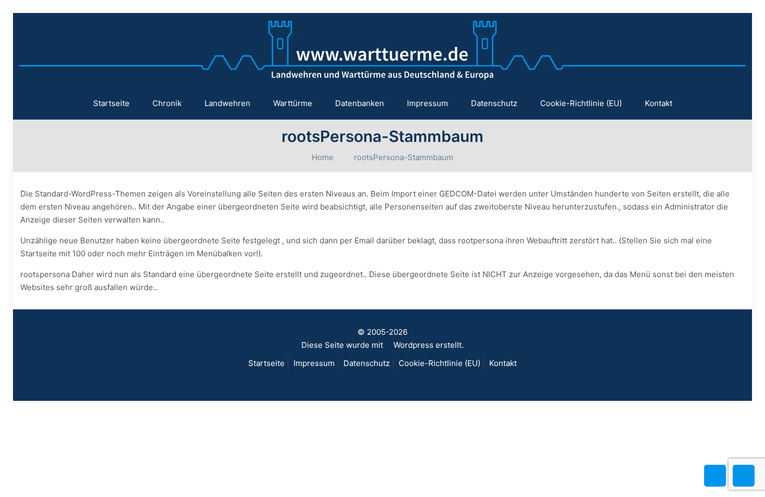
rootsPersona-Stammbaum (403, 157)
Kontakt (503, 363)
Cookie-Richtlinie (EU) (439, 363)
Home (323, 157)
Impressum (314, 363)
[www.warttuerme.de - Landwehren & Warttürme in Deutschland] (382, 50)
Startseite (266, 363)
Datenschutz (366, 363)
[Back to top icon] (715, 476)
